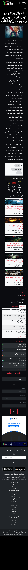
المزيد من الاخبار (22, 336)
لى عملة (24, 388)
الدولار (17, 165)
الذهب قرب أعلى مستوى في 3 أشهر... (14, 230)
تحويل (14, 411)
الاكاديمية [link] (14, 507)
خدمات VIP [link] (14, 524)
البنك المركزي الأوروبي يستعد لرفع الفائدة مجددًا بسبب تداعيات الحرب (14, 278)
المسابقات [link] (14, 518)
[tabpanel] (14, 323)
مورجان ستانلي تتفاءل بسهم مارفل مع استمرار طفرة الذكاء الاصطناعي (14, 207)
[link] (24, 450)
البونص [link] (14, 522)
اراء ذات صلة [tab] (15, 306)
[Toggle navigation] (25, 8)
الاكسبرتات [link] (14, 509)
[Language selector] (19, 3)
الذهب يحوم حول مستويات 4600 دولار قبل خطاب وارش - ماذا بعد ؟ (14, 226)
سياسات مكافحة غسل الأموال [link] (14, 501)
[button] (12, 302)
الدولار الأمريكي (16, 169)
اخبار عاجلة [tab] (22, 306)
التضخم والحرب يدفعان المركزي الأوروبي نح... (13, 282)
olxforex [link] (6, 534)
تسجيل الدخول (24, 2)
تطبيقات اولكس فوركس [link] (14, 490)
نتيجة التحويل (23, 402)
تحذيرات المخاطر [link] (14, 499)
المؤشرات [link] (14, 511)
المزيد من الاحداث (22, 369)
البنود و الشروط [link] (14, 496)
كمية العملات (23, 395)
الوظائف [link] (14, 488)
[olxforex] (9, 3)
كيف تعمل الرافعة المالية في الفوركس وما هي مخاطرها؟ (15, 244)
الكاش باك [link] (14, 520)
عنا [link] (14, 484)
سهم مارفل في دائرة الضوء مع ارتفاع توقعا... (13, 211)
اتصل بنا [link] (14, 486)
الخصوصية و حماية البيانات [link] (14, 497)
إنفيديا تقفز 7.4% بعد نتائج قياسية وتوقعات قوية (15, 326)
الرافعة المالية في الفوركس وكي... (15, 247)
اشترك (14, 462)
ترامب (19, 173)
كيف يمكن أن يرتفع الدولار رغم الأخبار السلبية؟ (14, 261)
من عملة (24, 376)
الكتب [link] (14, 513)
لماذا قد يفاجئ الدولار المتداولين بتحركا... (14, 264)
